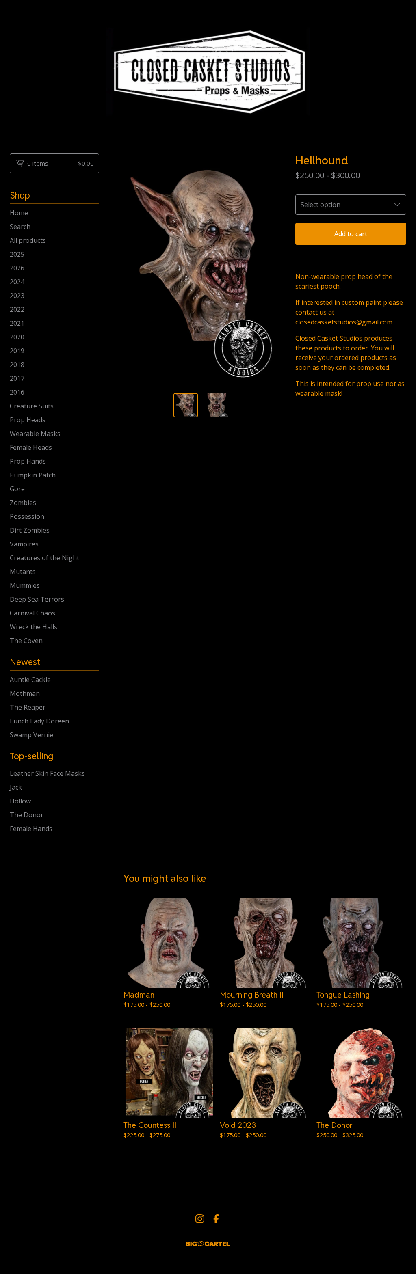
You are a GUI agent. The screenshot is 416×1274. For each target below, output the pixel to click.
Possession (27, 516)
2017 (17, 378)
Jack (16, 787)
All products (28, 240)
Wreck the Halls (33, 626)
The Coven (26, 640)
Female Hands (31, 828)
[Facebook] (216, 1219)
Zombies (23, 502)
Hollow (20, 801)
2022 (17, 309)
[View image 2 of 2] (216, 405)
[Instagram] (200, 1219)
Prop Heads (28, 419)
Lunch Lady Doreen (39, 721)
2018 (17, 364)
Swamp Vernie (31, 734)
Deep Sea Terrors (37, 599)
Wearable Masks (35, 433)
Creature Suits (32, 406)
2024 (17, 281)
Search (20, 226)
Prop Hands (28, 461)
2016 (17, 392)
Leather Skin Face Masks (47, 773)
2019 (17, 350)
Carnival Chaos (32, 613)
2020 (17, 337)
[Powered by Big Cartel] (208, 1244)
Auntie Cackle (30, 679)
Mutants (23, 571)
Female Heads (31, 447)
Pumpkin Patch (33, 475)
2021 (17, 323)
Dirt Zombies (30, 530)
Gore (17, 488)
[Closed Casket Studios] (208, 70)
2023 (17, 295)
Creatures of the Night (44, 557)
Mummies (25, 585)
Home (19, 212)
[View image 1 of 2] (185, 405)
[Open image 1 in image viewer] (201, 270)
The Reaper (28, 707)
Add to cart (350, 233)
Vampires (24, 544)
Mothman (25, 693)
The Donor (26, 814)
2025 (17, 254)
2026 (17, 267)
